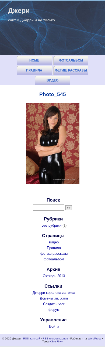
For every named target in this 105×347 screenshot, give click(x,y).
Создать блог (54, 304)
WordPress (94, 338)
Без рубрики (51, 225)
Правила (34, 70)
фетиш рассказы (71, 70)
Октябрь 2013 (54, 276)
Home (34, 60)
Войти (54, 326)
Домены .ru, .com (54, 298)
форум (54, 310)
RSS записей (31, 338)
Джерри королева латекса (54, 293)
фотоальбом (71, 60)
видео (52, 80)
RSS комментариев (55, 338)
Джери (19, 10)
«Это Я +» (56, 341)
